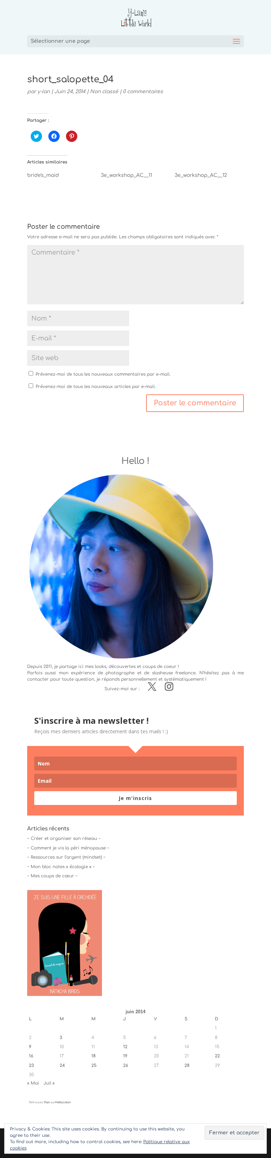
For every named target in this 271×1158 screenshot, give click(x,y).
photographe (120, 672)
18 (93, 1055)
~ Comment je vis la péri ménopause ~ (68, 848)
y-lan (43, 91)
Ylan (47, 1102)
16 (31, 1055)
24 (62, 1065)
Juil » (49, 1083)
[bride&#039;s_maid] (64, 177)
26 (125, 1065)
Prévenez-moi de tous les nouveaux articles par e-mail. (96, 386)
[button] (64, 943)
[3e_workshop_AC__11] (138, 177)
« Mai (33, 1083)
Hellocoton (63, 1102)
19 (125, 1055)
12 (125, 1046)
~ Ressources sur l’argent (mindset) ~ (66, 857)
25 (94, 1065)
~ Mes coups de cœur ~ (52, 875)
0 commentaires (143, 91)
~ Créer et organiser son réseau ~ (64, 838)
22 (217, 1055)
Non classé (104, 91)
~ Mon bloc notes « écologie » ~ (61, 866)
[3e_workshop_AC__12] (211, 177)
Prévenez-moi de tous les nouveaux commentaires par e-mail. (103, 374)
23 (31, 1065)
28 (187, 1065)
